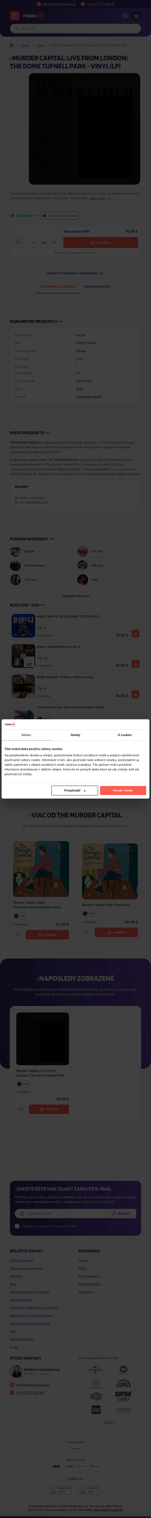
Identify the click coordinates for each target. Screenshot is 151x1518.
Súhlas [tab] (26, 735)
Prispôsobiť (72, 790)
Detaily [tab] (75, 735)
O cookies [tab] (125, 735)
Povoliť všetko (123, 790)
